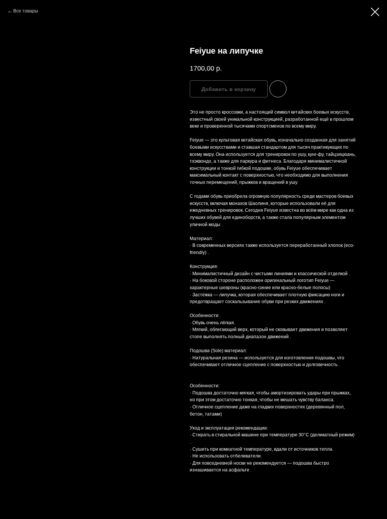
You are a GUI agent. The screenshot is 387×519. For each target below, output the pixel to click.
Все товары (25, 11)
